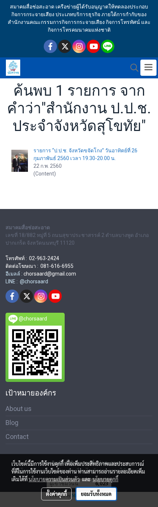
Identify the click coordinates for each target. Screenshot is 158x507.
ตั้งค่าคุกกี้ (56, 493)
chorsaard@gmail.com (50, 274)
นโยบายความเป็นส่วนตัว (54, 479)
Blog (12, 422)
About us (19, 408)
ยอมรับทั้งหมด (96, 493)
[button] (132, 68)
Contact (17, 436)
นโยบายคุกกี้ (105, 479)
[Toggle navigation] (148, 68)
